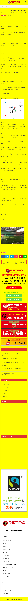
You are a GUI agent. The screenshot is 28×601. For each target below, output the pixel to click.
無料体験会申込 (6, 558)
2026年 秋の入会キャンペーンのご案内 (10, 354)
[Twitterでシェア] (7, 256)
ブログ (4, 15)
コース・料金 (6, 555)
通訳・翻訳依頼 (6, 573)
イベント (6, 387)
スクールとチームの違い (8, 567)
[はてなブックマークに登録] (12, 256)
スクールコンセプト (7, 540)
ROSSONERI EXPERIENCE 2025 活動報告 (11, 369)
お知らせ (6, 384)
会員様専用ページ (7, 576)
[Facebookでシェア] (3, 256)
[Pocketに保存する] (16, 256)
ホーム (4, 587)
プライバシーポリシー (8, 590)
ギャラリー (6, 390)
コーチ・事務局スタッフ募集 (9, 564)
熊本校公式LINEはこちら (14, 299)
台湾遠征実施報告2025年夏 (8, 373)
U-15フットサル (6, 549)
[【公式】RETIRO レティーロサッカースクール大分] (14, 2)
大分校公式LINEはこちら (14, 295)
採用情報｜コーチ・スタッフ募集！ (10, 359)
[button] (25, 2)
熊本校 (4, 546)
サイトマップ (6, 593)
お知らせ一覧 (6, 561)
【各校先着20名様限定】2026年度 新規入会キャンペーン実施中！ (13, 364)
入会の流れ (5, 552)
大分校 (4, 543)
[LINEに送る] (25, 256)
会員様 (5, 396)
